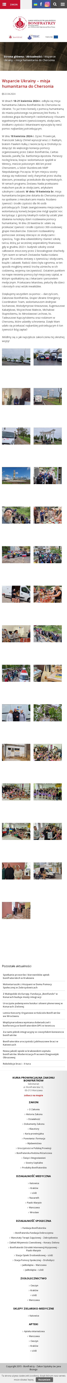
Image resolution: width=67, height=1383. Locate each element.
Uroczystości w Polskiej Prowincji (34, 1148)
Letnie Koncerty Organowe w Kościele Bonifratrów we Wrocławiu (31, 1014)
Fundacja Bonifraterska (34, 1228)
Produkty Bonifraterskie (34, 1167)
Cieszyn (34, 1285)
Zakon (14, 4)
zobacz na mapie (33, 1095)
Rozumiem (44, 1379)
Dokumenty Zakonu (34, 1123)
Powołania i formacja (34, 1138)
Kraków (34, 1188)
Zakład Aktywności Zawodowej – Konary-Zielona (34, 1242)
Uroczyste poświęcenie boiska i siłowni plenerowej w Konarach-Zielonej (33, 1005)
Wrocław (34, 1212)
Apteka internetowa (34, 1331)
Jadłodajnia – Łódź (34, 1269)
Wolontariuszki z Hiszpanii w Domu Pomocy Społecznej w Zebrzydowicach (27, 986)
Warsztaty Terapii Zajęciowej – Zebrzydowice (34, 1237)
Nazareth (34, 1197)
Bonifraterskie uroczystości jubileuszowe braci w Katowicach (30, 1043)
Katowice (34, 1183)
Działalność (34, 1119)
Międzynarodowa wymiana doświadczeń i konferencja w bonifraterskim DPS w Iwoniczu (29, 1024)
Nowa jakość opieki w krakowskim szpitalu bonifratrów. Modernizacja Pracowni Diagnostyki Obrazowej (31, 1054)
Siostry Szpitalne (34, 1162)
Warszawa (34, 1207)
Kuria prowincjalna (34, 1133)
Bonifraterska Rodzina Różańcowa (34, 1153)
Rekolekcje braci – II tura (17, 1063)
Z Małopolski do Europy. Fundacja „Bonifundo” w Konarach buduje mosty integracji (30, 995)
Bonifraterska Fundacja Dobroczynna (34, 1232)
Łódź (34, 1192)
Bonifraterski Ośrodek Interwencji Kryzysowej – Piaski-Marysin (34, 1249)
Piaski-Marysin (34, 1202)
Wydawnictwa (34, 1143)
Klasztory (34, 1128)
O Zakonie (34, 1109)
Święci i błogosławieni (34, 1157)
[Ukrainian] (36, 4)
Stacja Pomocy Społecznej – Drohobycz (34, 1260)
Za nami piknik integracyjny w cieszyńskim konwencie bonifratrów (33, 1033)
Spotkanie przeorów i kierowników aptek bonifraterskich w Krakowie (26, 976)
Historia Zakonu (34, 1114)
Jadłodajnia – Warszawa (34, 1265)
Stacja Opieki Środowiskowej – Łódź (34, 1255)
